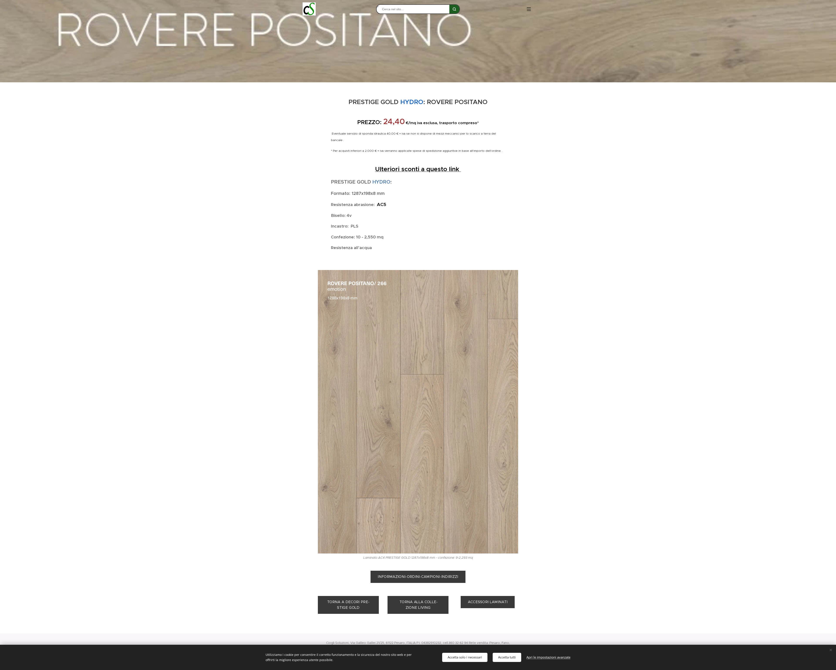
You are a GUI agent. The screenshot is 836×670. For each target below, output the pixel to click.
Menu (530, 9)
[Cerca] (454, 9)
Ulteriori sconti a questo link (418, 169)
